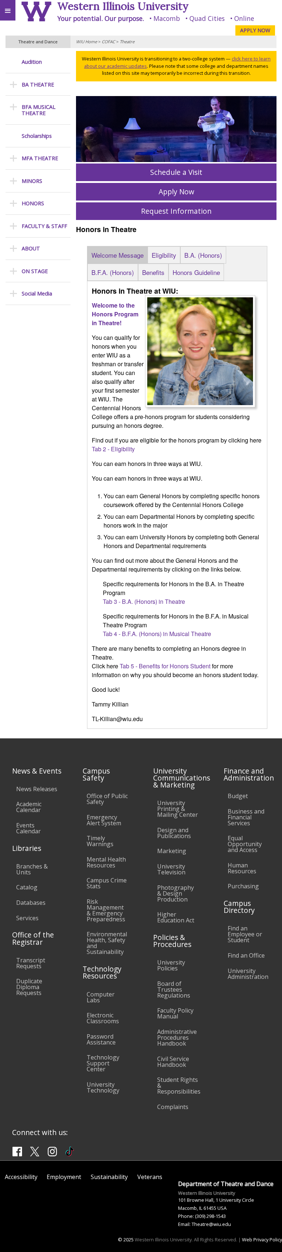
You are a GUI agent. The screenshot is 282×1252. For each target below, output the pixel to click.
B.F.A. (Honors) (112, 272)
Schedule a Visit (176, 172)
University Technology (103, 1087)
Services (27, 918)
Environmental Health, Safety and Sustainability (107, 943)
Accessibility (21, 1177)
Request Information (176, 211)
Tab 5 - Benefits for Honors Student (165, 666)
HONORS (33, 203)
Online (244, 18)
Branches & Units (32, 869)
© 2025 (126, 1239)
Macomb (166, 18)
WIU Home (86, 41)
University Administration (248, 974)
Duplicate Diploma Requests (29, 987)
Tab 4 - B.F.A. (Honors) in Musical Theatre (157, 633)
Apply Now (176, 192)
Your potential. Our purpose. (100, 18)
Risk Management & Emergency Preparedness (106, 910)
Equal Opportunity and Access (245, 844)
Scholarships (37, 136)
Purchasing (243, 886)
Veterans (149, 1177)
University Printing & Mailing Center (177, 809)
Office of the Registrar (33, 938)
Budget (238, 796)
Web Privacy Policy (262, 1239)
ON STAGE (35, 271)
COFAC (108, 41)
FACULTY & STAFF (44, 226)
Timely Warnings (100, 841)
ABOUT (31, 248)
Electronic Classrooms (103, 1018)
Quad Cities (207, 18)
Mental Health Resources (106, 862)
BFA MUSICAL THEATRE (38, 110)
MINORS (32, 181)
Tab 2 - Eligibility (113, 449)
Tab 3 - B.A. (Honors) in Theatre (144, 601)
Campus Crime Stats (107, 883)
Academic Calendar (28, 807)
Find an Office (246, 955)
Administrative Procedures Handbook (177, 1037)
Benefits (153, 272)
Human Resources (242, 868)
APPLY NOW (255, 30)
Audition (32, 62)
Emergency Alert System (104, 820)
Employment (64, 1177)
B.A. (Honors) (203, 255)
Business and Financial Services (246, 817)
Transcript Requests (30, 963)
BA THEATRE (38, 84)
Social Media (37, 293)
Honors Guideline (196, 272)
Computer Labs (101, 997)
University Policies (171, 965)
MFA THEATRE (40, 158)
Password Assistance (101, 1039)
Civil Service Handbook (173, 1062)
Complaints (172, 1107)
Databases (31, 903)
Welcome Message (117, 255)
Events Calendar (28, 828)
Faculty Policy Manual (175, 1013)
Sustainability (109, 1177)
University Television (171, 869)
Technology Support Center (103, 1063)
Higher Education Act (175, 917)
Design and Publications (174, 833)
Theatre (127, 41)
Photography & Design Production (175, 893)
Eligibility (164, 255)
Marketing (171, 851)
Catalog (26, 887)
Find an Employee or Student (245, 934)
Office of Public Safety (107, 799)
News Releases (36, 789)
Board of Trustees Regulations (173, 989)
